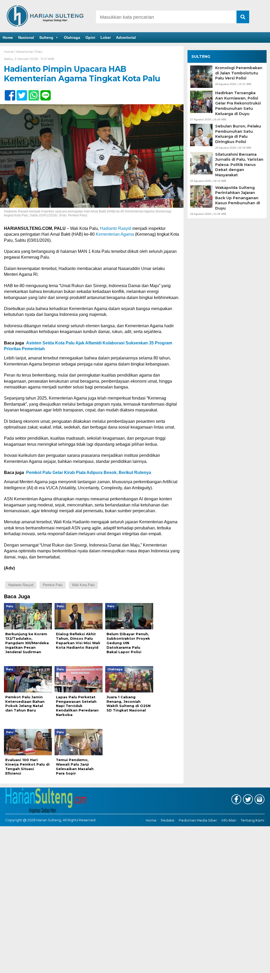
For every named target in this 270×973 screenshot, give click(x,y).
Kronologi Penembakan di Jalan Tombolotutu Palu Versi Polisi (238, 72)
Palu (38, 52)
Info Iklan (228, 820)
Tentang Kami (252, 820)
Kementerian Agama (115, 234)
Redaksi (167, 820)
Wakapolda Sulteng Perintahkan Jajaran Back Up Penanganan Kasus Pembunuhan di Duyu (237, 198)
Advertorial (126, 37)
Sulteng (46, 37)
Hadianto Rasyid (115, 228)
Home (8, 37)
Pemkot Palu (52, 585)
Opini (90, 37)
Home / (10, 52)
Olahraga (72, 37)
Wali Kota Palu (83, 585)
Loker (105, 37)
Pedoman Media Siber (198, 820)
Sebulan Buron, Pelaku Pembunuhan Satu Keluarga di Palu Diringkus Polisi (238, 134)
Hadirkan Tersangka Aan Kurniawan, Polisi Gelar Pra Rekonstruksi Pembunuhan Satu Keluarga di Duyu (238, 103)
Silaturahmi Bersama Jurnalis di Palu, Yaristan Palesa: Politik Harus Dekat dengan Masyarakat (239, 164)
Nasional (26, 37)
